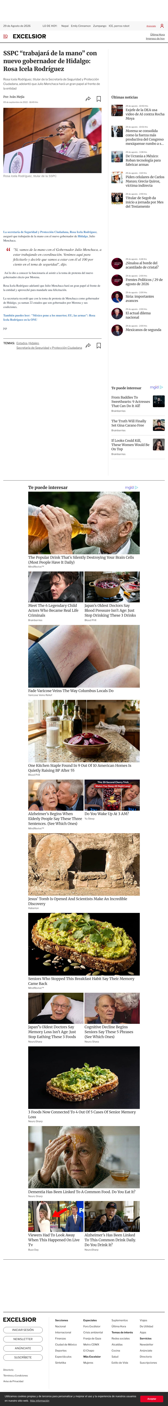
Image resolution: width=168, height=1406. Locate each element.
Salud (115, 1356)
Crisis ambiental (93, 1332)
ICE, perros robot (119, 25)
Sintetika (60, 1362)
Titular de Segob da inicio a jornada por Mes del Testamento (144, 202)
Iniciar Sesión (23, 1330)
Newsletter (22, 1339)
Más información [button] (39, 1400)
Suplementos (120, 1320)
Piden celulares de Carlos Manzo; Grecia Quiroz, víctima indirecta (145, 181)
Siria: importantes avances (140, 298)
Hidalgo (34, 343)
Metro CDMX (91, 1344)
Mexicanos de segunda (143, 330)
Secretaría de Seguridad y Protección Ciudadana (49, 348)
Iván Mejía (17, 97)
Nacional (60, 1326)
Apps (143, 1332)
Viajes (143, 1320)
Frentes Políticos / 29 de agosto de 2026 (144, 282)
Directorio (8, 1370)
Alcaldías (117, 1344)
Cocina (116, 1350)
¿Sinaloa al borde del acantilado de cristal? (142, 265)
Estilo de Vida (120, 1362)
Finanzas (60, 1338)
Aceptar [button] (151, 1399)
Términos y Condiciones (15, 1375)
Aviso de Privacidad (13, 1381)
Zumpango (99, 25)
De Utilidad (146, 1326)
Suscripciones (148, 1362)
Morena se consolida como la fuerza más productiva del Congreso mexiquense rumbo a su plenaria (145, 137)
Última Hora (157, 34)
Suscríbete (23, 1357)
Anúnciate (151, 26)
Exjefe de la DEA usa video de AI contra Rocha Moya (145, 114)
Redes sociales (121, 1338)
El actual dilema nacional (138, 315)
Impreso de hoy (155, 38)
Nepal (65, 25)
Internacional (63, 1332)
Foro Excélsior (92, 1326)
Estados (21, 343)
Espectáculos (63, 1356)
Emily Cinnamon (81, 25)
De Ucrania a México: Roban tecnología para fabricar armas (143, 160)
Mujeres (88, 1362)
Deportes (61, 1350)
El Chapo (88, 1350)
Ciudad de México (66, 1344)
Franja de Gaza (92, 1338)
